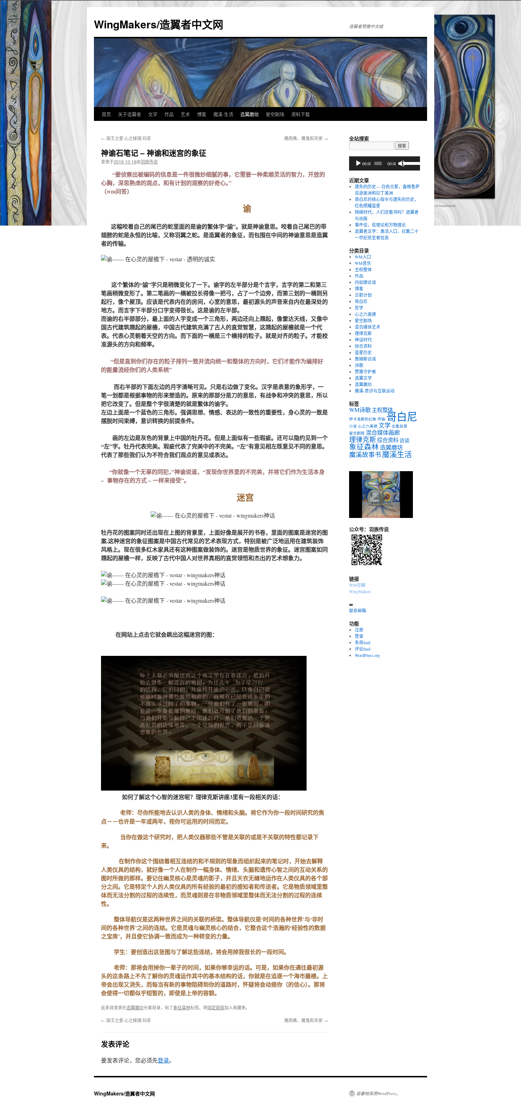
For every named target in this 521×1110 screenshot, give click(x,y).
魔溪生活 (397, 454)
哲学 (359, 308)
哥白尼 (361, 301)
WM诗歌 (360, 410)
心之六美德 (365, 314)
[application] (384, 163)
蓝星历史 (363, 352)
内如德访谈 (365, 282)
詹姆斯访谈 (365, 359)
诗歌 (359, 365)
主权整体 (363, 269)
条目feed (362, 642)
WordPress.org (367, 655)
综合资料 (363, 346)
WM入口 (363, 257)
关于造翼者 (129, 114)
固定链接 (215, 1007)
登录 (163, 1060)
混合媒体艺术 (367, 327)
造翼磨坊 (249, 114)
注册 (359, 629)
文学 (152, 114)
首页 (106, 114)
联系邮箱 (357, 610)
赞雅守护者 (365, 371)
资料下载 (300, 114)
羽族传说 (149, 161)
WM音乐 (363, 263)
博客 (201, 114)
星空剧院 (357, 433)
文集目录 (399, 426)
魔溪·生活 (223, 114)
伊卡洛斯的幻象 (362, 419)
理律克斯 (363, 333)
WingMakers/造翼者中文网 (158, 24)
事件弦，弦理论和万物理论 (380, 225)
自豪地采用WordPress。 (378, 1093)
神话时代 (363, 339)
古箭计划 (363, 295)
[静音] (401, 163)
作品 (169, 114)
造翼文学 (363, 378)
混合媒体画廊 (383, 432)
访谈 (404, 440)
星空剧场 (275, 114)
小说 (353, 426)
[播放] (358, 163)
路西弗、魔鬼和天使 (306, 138)
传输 (381, 419)
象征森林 (181, 1007)
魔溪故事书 (365, 454)
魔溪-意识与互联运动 (374, 391)
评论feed (362, 649)
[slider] (409, 162)
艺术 (185, 114)
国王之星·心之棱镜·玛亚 (126, 138)
